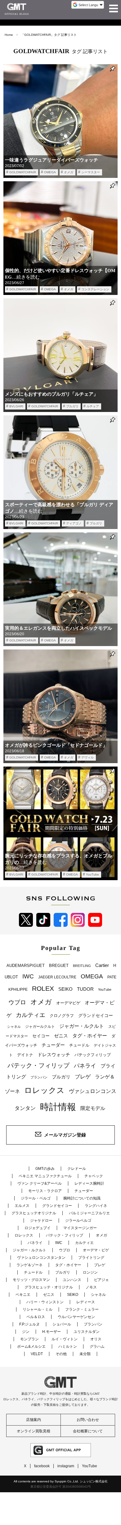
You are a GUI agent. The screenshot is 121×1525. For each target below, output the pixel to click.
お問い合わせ (88, 1420)
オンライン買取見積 (33, 1431)
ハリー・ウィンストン (45, 1302)
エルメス (22, 1206)
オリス (95, 1339)
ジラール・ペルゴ (36, 1198)
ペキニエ (23, 1294)
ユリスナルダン (87, 1332)
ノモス (91, 1287)
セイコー (41, 1036)
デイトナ (25, 1054)
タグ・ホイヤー (89, 1035)
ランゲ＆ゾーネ (29, 1265)
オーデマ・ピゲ (96, 1250)
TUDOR (85, 989)
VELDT (37, 1354)
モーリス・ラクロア (45, 1191)
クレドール (76, 1168)
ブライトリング (91, 1257)
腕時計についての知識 (82, 1198)
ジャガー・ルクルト (81, 1026)
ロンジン (90, 1272)
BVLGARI (16, 406)
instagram (65, 1466)
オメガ (68, 172)
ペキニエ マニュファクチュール (45, 1176)
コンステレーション (95, 289)
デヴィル (87, 757)
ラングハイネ (96, 1206)
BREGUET (59, 965)
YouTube (92, 874)
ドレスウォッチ (54, 1054)
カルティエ (30, 1014)
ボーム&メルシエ (31, 1346)
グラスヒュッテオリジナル (33, 1213)
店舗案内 (33, 1420)
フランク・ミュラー (82, 1309)
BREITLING (82, 966)
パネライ (85, 1065)
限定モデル (92, 1108)
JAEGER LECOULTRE (57, 977)
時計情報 (58, 1107)
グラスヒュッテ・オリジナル (49, 1287)
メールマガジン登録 (65, 1134)
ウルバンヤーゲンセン (76, 1317)
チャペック (93, 1176)
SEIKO (65, 989)
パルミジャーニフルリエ (89, 1213)
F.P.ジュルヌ (29, 1324)
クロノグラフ (62, 1016)
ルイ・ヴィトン (65, 1339)
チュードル (79, 1045)
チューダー (53, 1045)
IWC (28, 976)
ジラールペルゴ (78, 1220)
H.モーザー (51, 1332)
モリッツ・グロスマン (31, 1280)
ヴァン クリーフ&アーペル (39, 1183)
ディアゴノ (74, 523)
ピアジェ (101, 1280)
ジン (25, 1332)
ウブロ (17, 1002)
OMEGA (50, 172)
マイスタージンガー (80, 1228)
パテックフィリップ (92, 1054)
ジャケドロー (41, 1220)
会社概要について (88, 1431)
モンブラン (29, 1339)
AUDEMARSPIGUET (26, 966)
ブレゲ (83, 1077)
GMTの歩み (45, 1168)
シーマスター (90, 172)
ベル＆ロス (35, 1317)
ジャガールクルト (40, 1026)
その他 (61, 1354)
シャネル (14, 1026)
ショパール (61, 1324)
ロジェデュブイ (38, 1228)
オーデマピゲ (68, 1003)
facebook (42, 1466)
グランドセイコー (95, 1015)
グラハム (97, 1346)
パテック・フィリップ (38, 1065)
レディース (85, 1302)
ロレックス (44, 1090)
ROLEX (43, 988)
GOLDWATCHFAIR (22, 172)
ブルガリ (72, 406)
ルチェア (93, 406)
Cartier (102, 965)
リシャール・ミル (37, 1309)
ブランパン (38, 1077)
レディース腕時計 (89, 1183)
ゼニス (61, 1035)
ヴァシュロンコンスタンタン (41, 1257)
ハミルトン (67, 1346)
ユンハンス (72, 1280)
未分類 (85, 1354)
